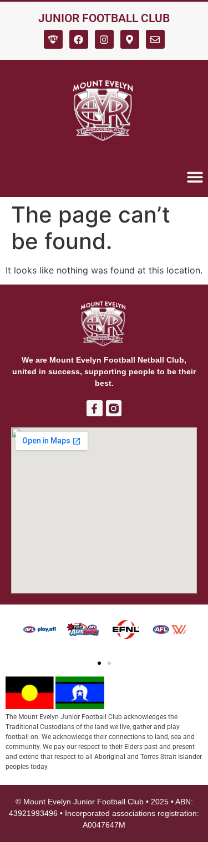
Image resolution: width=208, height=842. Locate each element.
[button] (99, 663)
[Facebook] (78, 39)
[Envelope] (155, 39)
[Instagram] (104, 39)
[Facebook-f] (95, 408)
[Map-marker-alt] (129, 39)
